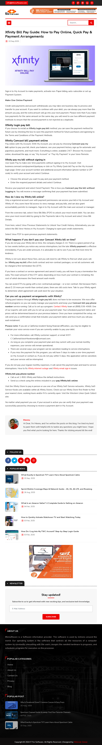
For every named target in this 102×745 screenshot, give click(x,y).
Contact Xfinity (60, 306)
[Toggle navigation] (9, 23)
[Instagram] (92, 3)
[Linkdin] (87, 3)
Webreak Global (80, 742)
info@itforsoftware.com (17, 3)
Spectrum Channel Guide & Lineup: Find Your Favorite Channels (45, 712)
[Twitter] (78, 3)
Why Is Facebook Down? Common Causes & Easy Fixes (42, 702)
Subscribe (51, 617)
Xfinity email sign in (62, 368)
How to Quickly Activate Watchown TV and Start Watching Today (50, 517)
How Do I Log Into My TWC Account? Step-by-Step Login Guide (50, 531)
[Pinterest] (82, 3)
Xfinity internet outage (38, 368)
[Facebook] (73, 3)
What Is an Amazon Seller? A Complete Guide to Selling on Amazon (52, 503)
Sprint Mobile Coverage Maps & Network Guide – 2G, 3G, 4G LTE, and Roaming (56, 489)
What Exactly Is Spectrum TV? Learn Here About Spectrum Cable (50, 475)
